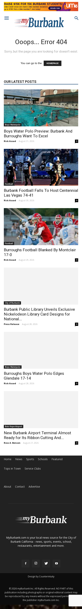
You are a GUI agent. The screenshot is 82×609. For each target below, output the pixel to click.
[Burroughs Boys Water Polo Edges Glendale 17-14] (41, 350)
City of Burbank (12, 303)
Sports (30, 459)
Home (7, 459)
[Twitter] (46, 563)
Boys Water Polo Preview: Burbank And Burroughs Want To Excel (38, 133)
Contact (20, 486)
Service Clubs (33, 468)
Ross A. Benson (12, 442)
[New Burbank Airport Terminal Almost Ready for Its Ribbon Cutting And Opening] (41, 409)
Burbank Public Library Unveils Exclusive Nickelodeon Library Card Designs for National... (39, 314)
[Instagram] (36, 563)
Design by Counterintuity (41, 576)
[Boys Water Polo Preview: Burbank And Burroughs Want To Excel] (41, 107)
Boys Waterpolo (12, 124)
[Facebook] (25, 563)
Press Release (11, 324)
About (7, 486)
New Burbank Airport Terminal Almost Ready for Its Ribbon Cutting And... (37, 435)
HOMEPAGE (53, 63)
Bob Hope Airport (13, 426)
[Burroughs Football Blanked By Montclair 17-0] (41, 226)
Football (9, 184)
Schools (43, 459)
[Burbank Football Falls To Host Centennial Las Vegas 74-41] (41, 167)
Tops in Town (12, 468)
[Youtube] (56, 563)
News (18, 459)
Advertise (34, 486)
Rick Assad (10, 141)
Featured (57, 459)
